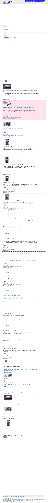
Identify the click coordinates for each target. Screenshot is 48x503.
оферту (14, 501)
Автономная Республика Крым (19, 135)
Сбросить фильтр (13, 37)
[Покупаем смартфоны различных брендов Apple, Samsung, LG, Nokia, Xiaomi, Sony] (7, 86)
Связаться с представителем (19, 496)
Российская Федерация (6, 23)
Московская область (18, 248)
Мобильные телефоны (11, 96)
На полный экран (13, 41)
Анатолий (13, 320)
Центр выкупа (13, 118)
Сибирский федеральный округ (19, 96)
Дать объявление (5, 496)
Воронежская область (18, 284)
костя (12, 285)
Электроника (5, 96)
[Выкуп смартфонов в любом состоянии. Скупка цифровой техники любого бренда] (7, 103)
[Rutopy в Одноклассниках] (6, 437)
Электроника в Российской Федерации (22, 22)
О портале (10, 496)
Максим (12, 249)
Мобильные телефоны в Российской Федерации (37, 22)
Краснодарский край (18, 266)
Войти (37, 1)
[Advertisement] (24, 12)
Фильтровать (6, 37)
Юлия (12, 267)
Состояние (6, 31)
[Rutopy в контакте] (4, 437)
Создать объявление (30, 1)
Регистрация (42, 1)
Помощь (13, 496)
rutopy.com (18, 499)
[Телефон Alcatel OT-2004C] (7, 178)
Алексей (12, 228)
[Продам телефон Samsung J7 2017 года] (7, 160)
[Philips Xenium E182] (7, 142)
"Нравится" (10, 26)
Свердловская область (18, 227)
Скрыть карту (6, 41)
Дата (5, 26)
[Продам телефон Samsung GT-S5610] (7, 196)
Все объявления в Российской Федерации (9, 22)
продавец (12, 136)
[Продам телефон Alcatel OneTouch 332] (7, 123)
